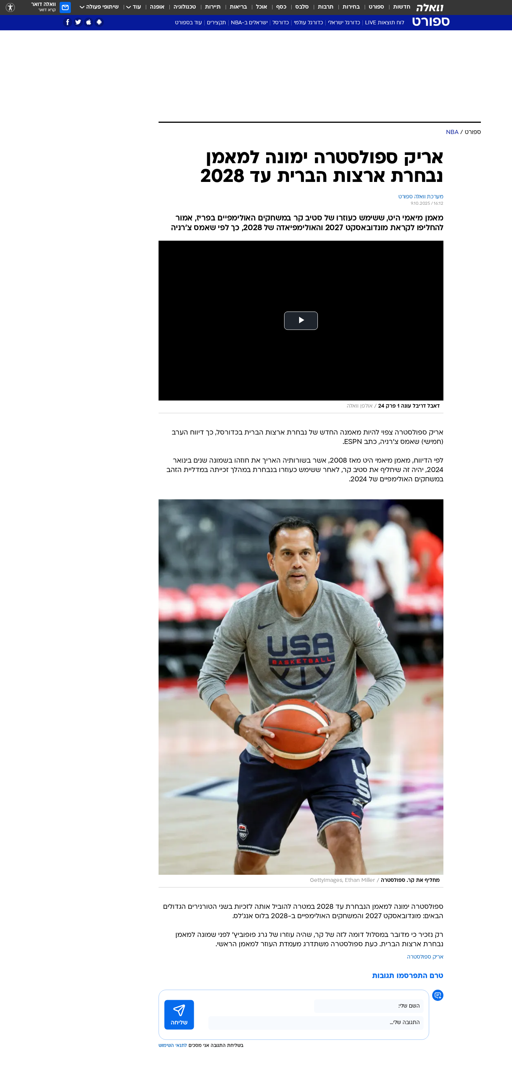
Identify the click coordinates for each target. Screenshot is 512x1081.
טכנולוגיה (185, 7)
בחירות (351, 7)
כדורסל (280, 23)
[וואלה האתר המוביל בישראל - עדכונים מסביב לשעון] (429, 7)
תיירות (213, 7)
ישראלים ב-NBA (249, 23)
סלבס (302, 7)
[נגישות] (10, 7)
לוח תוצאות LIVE (384, 23)
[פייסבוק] (67, 22)
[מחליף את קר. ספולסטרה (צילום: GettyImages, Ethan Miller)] (301, 693)
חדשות (401, 7)
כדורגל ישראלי (344, 23)
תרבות (326, 7)
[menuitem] (397, 7)
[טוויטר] (78, 22)
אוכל (261, 7)
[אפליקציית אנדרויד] (99, 22)
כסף (281, 7)
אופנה (157, 7)
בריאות (238, 7)
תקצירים (216, 23)
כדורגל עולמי (308, 23)
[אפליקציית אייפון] (88, 22)
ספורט (376, 7)
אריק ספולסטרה (425, 957)
